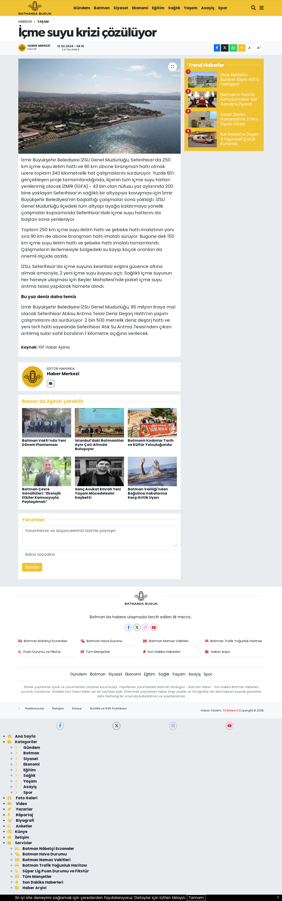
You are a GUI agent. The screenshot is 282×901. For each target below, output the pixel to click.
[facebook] (60, 726)
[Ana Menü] (262, 8)
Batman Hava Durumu (104, 641)
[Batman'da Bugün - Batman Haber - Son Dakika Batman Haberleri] (34, 7)
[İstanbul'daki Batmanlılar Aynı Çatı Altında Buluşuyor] (99, 422)
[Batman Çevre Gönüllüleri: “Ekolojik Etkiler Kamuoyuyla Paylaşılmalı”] (46, 471)
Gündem (81, 8)
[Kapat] (279, 897)
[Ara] (253, 8)
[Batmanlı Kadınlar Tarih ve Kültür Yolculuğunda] (152, 422)
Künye (77, 708)
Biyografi (24, 820)
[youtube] (229, 726)
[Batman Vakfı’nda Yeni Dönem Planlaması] (46, 422)
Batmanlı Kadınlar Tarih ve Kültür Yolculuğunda (151, 442)
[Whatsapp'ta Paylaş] (233, 48)
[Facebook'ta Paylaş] (217, 48)
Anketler (23, 826)
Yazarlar (24, 809)
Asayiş (207, 8)
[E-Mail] (50, 383)
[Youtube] (153, 627)
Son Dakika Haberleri (164, 651)
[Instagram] (145, 627)
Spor (222, 8)
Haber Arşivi (220, 651)
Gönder (32, 567)
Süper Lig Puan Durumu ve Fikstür (55, 871)
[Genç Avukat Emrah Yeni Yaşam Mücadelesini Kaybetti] (99, 471)
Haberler (25, 21)
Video (21, 803)
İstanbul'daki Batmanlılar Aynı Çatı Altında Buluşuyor (99, 444)
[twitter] (116, 726)
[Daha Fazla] (241, 48)
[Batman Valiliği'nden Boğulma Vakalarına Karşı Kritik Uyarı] (152, 471)
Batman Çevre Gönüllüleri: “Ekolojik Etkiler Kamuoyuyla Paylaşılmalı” (41, 495)
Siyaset (120, 8)
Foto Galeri (26, 798)
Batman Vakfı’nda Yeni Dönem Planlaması (44, 442)
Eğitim (158, 8)
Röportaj (24, 815)
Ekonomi (140, 8)
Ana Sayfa (25, 736)
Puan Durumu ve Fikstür (42, 651)
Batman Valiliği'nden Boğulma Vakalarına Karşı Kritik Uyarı (148, 493)
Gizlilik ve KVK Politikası (108, 708)
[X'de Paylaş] (224, 48)
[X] (137, 627)
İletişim (58, 708)
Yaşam (190, 8)
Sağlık (174, 8)
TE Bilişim (230, 710)
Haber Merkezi (63, 374)
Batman (102, 8)
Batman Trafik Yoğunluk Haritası (236, 641)
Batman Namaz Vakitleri (168, 641)
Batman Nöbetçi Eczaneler (45, 641)
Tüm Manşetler (98, 651)
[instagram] (173, 726)
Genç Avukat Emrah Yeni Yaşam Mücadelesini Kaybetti (98, 493)
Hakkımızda (34, 708)
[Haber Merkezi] (32, 376)
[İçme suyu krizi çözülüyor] (99, 106)
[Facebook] (128, 627)
